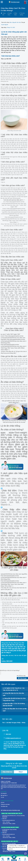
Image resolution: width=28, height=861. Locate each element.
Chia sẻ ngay (23, 678)
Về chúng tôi (4, 793)
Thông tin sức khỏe (5, 804)
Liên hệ (2, 802)
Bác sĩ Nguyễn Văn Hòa (15, 22)
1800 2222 (8, 734)
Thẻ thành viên (4, 806)
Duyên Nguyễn (4, 24)
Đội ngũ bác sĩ (4, 795)
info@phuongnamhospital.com (13, 738)
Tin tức (2, 797)
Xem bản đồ (4, 816)
